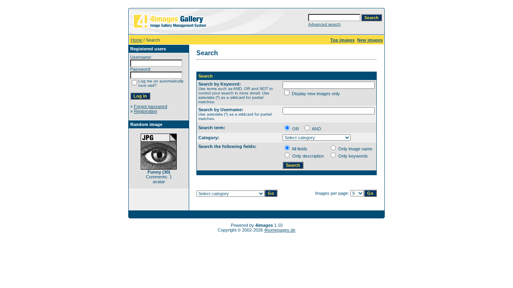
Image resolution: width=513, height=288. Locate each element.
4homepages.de (279, 230)
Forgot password (150, 106)
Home (136, 40)
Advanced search (324, 24)
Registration (145, 111)
